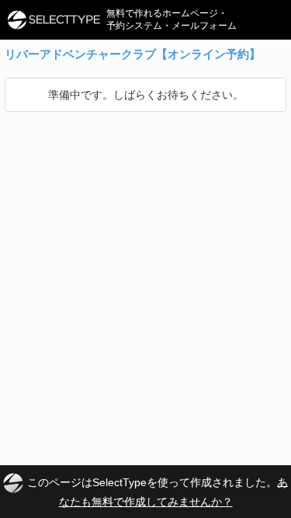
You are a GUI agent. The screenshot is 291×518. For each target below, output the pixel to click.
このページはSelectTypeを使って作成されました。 (157, 491)
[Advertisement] (145, 265)
